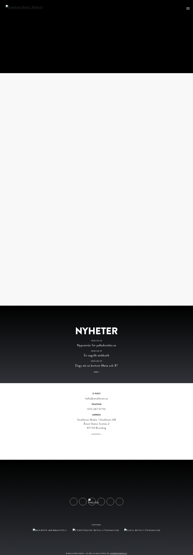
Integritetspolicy (118, 553)
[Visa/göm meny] (188, 8)
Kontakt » (96, 434)
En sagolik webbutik (96, 355)
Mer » (96, 372)
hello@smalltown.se (96, 398)
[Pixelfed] (92, 501)
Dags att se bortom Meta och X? (96, 365)
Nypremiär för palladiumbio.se (96, 345)
